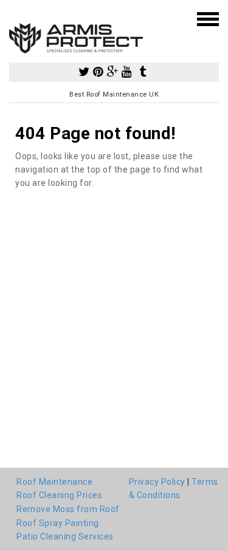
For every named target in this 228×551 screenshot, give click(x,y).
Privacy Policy (157, 482)
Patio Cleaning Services (65, 536)
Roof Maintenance (54, 482)
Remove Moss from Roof (68, 509)
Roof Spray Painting (57, 523)
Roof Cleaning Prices (59, 495)
